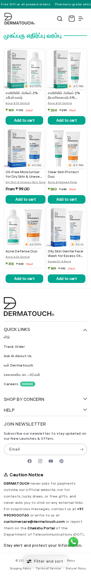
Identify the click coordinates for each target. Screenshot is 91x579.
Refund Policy (76, 568)
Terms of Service (48, 568)
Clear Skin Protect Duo (63, 174)
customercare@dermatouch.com (35, 521)
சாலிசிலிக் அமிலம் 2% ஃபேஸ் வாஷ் (22, 95)
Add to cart (24, 120)
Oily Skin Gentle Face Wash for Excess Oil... (65, 253)
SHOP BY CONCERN (24, 399)
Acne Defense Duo (21, 251)
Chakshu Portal (42, 528)
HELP (9, 410)
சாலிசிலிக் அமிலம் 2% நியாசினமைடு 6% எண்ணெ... (64, 95)
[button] (59, 18)
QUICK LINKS (17, 329)
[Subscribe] (81, 449)
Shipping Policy (20, 568)
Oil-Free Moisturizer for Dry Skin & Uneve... (24, 174)
